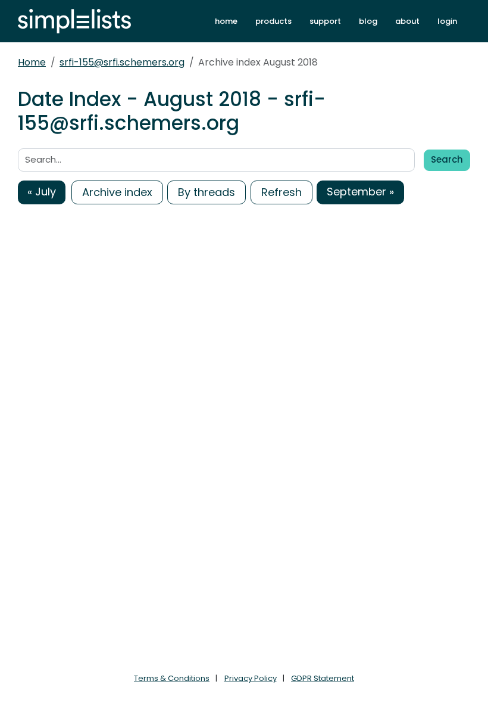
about (407, 21)
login (447, 21)
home (226, 21)
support (325, 21)
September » (360, 191)
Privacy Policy (250, 678)
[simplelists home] (74, 21)
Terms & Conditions (171, 678)
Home (32, 62)
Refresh (281, 192)
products (273, 21)
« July (41, 191)
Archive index (117, 192)
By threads (206, 192)
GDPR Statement (322, 678)
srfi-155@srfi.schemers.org (122, 62)
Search (447, 159)
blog (368, 21)
